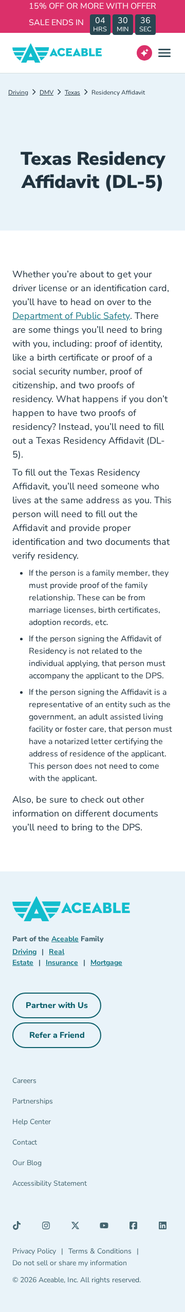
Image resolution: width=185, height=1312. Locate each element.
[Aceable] (57, 53)
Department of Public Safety (71, 316)
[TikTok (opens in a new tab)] (19, 1228)
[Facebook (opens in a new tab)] (136, 1228)
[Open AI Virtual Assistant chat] (144, 53)
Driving (18, 92)
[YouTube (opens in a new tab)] (107, 1228)
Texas (72, 92)
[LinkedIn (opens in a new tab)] (165, 1228)
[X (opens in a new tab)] (78, 1228)
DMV (46, 92)
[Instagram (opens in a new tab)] (49, 1228)
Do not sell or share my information (69, 1263)
